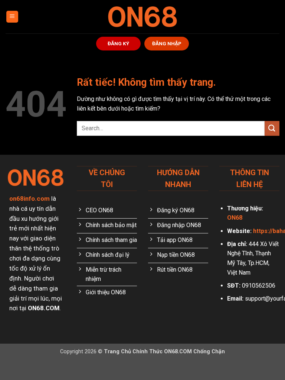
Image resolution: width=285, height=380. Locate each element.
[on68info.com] (142, 16)
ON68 (234, 217)
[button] (12, 17)
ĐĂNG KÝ (118, 43)
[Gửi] (272, 128)
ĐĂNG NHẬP (166, 43)
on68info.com (29, 198)
